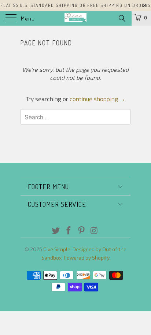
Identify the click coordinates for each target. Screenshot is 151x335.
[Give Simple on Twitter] (56, 231)
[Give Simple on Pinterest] (81, 231)
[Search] (121, 18)
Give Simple (56, 249)
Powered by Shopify (87, 257)
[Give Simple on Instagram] (94, 231)
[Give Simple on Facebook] (68, 231)
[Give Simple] (75, 18)
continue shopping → (97, 98)
